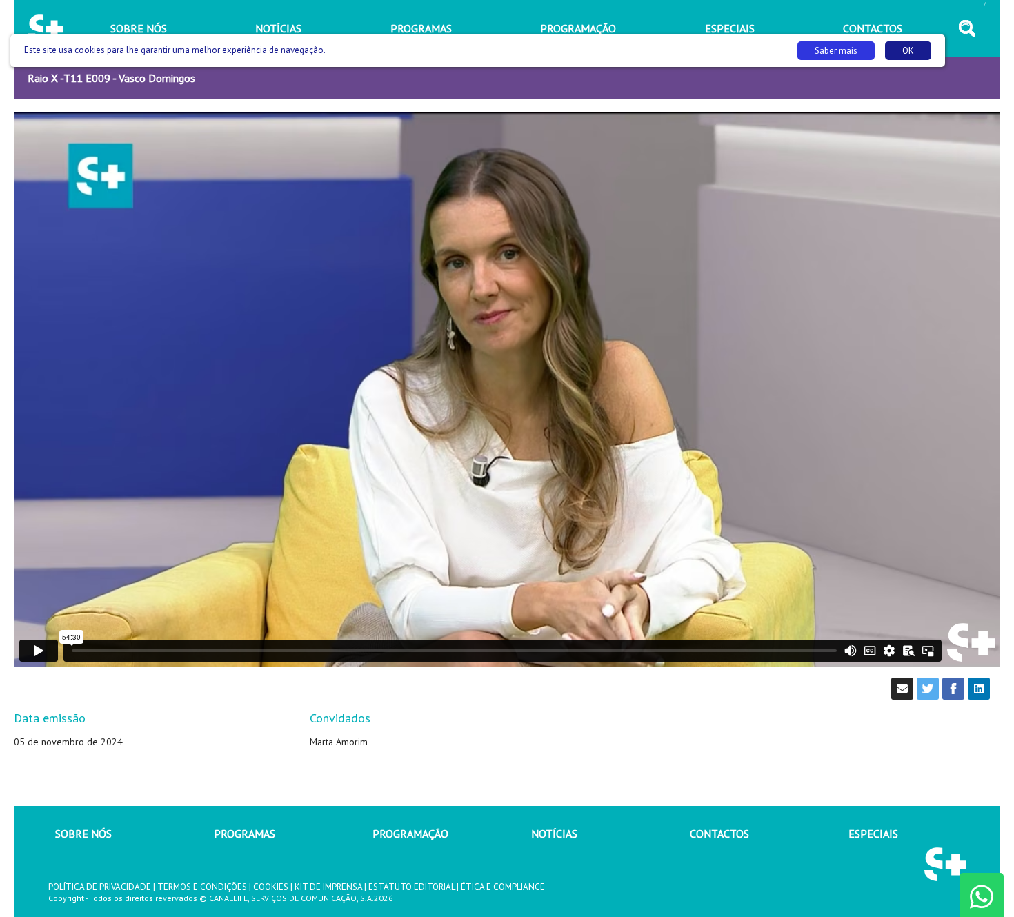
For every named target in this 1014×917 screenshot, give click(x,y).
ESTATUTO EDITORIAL (411, 887)
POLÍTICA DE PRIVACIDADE (99, 887)
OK (908, 51)
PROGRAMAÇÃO (410, 833)
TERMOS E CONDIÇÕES (202, 887)
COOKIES (270, 887)
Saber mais (836, 51)
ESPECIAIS (873, 833)
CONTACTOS (719, 833)
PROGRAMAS (244, 833)
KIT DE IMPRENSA (328, 887)
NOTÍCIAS (554, 833)
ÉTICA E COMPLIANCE (503, 887)
